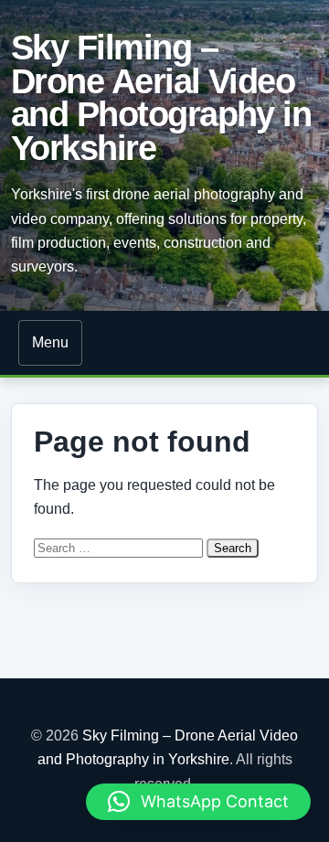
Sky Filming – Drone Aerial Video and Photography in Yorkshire (161, 96)
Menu (50, 342)
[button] (198, 801)
